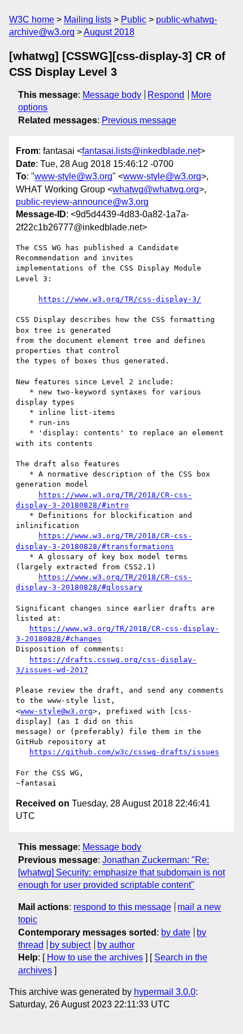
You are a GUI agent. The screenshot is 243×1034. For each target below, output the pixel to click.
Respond (165, 95)
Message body (112, 95)
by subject (70, 945)
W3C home (31, 19)
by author (115, 945)
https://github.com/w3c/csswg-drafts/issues (124, 752)
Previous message (139, 120)
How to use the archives (95, 957)
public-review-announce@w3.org (82, 202)
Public (133, 19)
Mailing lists (87, 19)
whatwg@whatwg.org (155, 189)
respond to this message (122, 907)
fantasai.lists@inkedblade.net (141, 151)
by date (175, 932)
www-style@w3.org (73, 176)
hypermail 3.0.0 (165, 992)
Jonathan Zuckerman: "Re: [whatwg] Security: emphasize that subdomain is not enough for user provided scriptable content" (121, 872)
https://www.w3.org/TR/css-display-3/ (119, 299)
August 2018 (109, 32)
